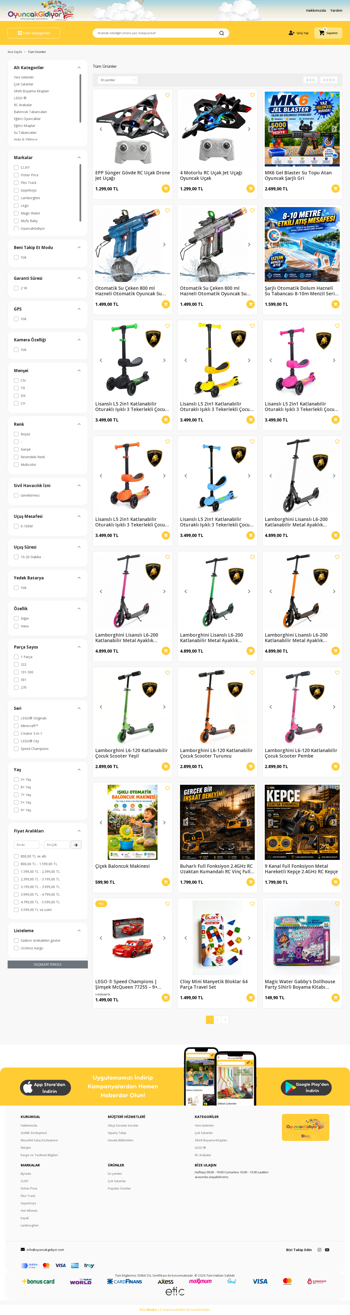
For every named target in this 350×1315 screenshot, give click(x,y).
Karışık (26, 449)
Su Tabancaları (25, 132)
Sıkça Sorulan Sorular (123, 1125)
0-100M (27, 526)
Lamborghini (30, 198)
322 (23, 664)
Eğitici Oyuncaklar (27, 118)
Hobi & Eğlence (25, 139)
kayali (25, 1218)
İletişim (26, 1147)
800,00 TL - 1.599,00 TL (39, 864)
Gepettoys (29, 190)
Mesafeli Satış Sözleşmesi (39, 1140)
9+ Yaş (26, 810)
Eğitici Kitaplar (24, 125)
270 (23, 687)
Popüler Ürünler (119, 1188)
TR (23, 388)
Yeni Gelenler (24, 77)
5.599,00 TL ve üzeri (36, 909)
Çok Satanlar (23, 84)
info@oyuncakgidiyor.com (45, 1249)
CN (23, 380)
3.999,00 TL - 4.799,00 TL (40, 894)
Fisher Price (30, 175)
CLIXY (25, 167)
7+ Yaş (26, 794)
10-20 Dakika (31, 557)
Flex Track (28, 182)
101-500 (27, 672)
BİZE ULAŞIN (205, 1165)
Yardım (336, 10)
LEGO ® (20, 98)
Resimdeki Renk (33, 457)
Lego (25, 205)
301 (23, 679)
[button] (328, 33)
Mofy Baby (29, 220)
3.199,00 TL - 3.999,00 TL (40, 886)
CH (23, 403)
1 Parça (26, 657)
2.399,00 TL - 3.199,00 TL (40, 879)
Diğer (25, 618)
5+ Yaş (26, 802)
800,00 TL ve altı (33, 856)
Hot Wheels (29, 1210)
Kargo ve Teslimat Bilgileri (39, 1155)
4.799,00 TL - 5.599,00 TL (40, 902)
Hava (25, 626)
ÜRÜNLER (116, 1165)
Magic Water (30, 213)
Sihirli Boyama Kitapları (31, 91)
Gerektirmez (30, 495)
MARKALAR (30, 1165)
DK (23, 395)
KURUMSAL (30, 1116)
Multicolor (28, 464)
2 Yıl (24, 288)
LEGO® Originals (34, 718)
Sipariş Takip (117, 1133)
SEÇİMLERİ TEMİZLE (47, 964)
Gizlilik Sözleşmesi (34, 1133)
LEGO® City (30, 741)
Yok (23, 257)
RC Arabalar (23, 105)
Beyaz (25, 434)
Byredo (26, 1173)
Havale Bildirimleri (120, 1140)
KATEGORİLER (207, 1116)
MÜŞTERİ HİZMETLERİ (126, 1116)
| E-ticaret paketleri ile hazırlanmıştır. (175, 1309)
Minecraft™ (29, 725)
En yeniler (115, 1173)
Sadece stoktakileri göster (40, 940)
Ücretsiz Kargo (32, 948)
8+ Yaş (26, 787)
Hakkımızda (316, 10)
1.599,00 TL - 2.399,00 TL (40, 871)
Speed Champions (35, 748)
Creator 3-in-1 (31, 733)
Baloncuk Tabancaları (30, 111)
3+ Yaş (26, 779)
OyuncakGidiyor (33, 228)
